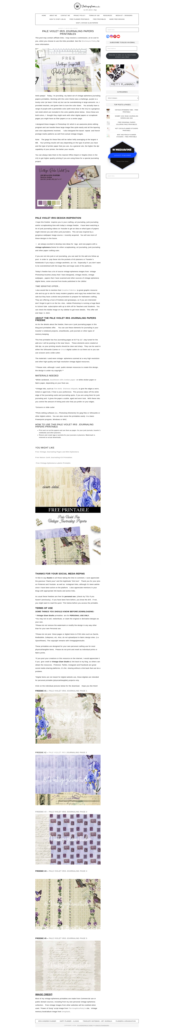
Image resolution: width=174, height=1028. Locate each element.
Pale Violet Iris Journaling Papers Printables (68, 32)
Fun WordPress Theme (85, 1025)
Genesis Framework (102, 1025)
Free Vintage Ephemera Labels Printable (53, 463)
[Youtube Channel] (118, 36)
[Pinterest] (114, 36)
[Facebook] (107, 36)
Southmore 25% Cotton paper (62, 380)
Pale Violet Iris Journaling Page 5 (68, 938)
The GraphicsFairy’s (77, 1008)
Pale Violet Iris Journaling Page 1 (68, 691)
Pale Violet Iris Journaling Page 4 (68, 871)
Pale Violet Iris (68, 752)
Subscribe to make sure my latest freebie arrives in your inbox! (122, 56)
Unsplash (66, 1012)
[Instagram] (111, 36)
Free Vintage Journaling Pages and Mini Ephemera (57, 452)
